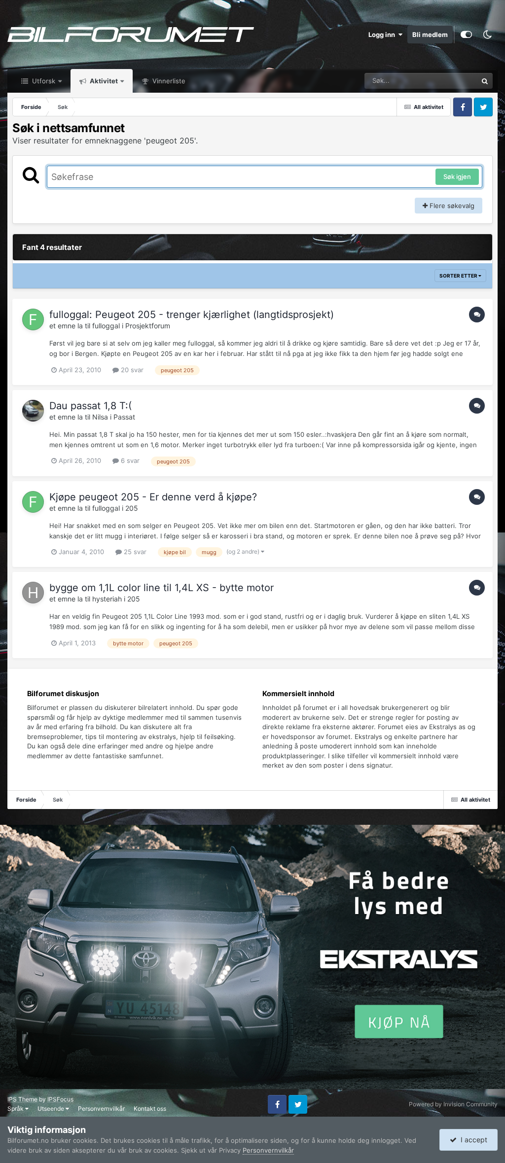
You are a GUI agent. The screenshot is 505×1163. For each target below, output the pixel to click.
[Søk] (485, 81)
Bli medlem (430, 34)
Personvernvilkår (101, 1108)
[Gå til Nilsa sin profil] (33, 411)
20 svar (131, 370)
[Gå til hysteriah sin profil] (33, 592)
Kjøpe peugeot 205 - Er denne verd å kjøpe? (153, 497)
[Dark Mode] (487, 34)
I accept (472, 1139)
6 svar (129, 460)
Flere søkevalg (451, 206)
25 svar (134, 552)
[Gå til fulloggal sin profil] (33, 319)
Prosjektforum (147, 325)
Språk (16, 1108)
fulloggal (106, 325)
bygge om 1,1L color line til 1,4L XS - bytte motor (161, 588)
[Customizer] (466, 34)
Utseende (51, 1108)
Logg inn (383, 34)
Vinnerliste (167, 81)
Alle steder (449, 80)
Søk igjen (457, 176)
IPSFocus (60, 1099)
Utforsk (42, 81)
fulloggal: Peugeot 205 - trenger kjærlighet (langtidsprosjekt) (191, 314)
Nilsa (100, 417)
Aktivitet (103, 81)
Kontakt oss (150, 1108)
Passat (124, 417)
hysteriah (107, 599)
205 (131, 508)
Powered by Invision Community (453, 1104)
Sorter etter (458, 276)
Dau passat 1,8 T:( (90, 406)
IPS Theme (22, 1099)
